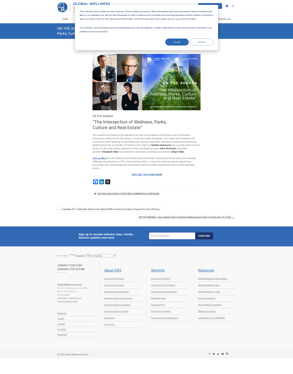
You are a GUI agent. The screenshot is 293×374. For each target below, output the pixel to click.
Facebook (62, 313)
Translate (79, 255)
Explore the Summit (160, 278)
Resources (206, 270)
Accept (177, 42)
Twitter (60, 319)
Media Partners (158, 298)
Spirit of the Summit (114, 285)
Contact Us (109, 324)
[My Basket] (226, 6)
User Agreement (75, 298)
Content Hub (224, 19)
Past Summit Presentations (164, 318)
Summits (158, 270)
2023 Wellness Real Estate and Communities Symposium (128, 193)
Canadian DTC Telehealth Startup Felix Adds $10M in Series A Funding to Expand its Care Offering (109, 209)
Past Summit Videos (161, 311)
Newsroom (109, 318)
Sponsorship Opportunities (164, 292)
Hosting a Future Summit (116, 311)
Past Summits (158, 305)
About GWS (112, 270)
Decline (201, 42)
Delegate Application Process (118, 298)
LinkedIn (61, 324)
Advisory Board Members (116, 292)
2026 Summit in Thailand (163, 285)
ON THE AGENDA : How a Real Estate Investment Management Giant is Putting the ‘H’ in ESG (186, 217)
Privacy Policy (62, 298)
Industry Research (206, 298)
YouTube (61, 329)
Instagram (62, 334)
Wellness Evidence (207, 311)
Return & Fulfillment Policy (67, 301)
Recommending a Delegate (117, 305)
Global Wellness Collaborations (212, 278)
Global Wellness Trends (209, 292)
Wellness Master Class (209, 285)
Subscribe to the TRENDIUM (211, 318)
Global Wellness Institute (209, 305)
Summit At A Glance (114, 278)
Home (65, 19)
